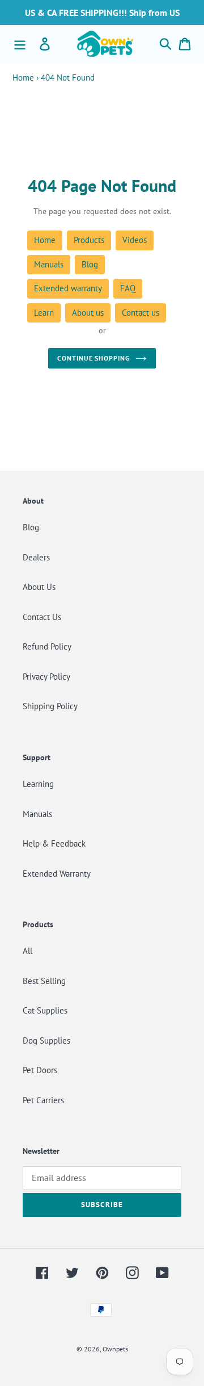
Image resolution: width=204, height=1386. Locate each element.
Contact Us (42, 617)
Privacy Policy (46, 676)
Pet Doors (40, 1070)
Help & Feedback (54, 843)
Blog (90, 264)
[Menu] (19, 43)
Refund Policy (47, 646)
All (27, 950)
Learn (44, 312)
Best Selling (44, 980)
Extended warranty (68, 288)
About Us (39, 586)
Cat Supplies (45, 1010)
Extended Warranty (57, 873)
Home (23, 77)
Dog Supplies (46, 1040)
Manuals (48, 264)
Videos (134, 240)
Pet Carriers (43, 1100)
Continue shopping (93, 358)
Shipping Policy (50, 706)
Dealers (36, 557)
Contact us (140, 312)
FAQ (127, 288)
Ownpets (115, 1349)
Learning (38, 783)
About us (88, 312)
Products (89, 240)
